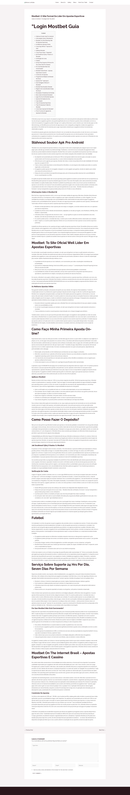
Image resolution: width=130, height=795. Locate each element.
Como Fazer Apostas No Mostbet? (44, 109)
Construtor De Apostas (42, 74)
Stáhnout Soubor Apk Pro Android (44, 36)
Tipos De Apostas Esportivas (43, 103)
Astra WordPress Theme (78, 789)
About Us (63, 2)
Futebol (38, 60)
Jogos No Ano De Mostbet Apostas (45, 97)
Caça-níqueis (39, 101)
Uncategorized (45, 19)
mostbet (90, 154)
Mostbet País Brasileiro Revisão (44, 87)
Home (57, 2)
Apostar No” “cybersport (42, 81)
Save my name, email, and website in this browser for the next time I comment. (53, 770)
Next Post (102, 730)
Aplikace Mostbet (40, 50)
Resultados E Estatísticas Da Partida (45, 93)
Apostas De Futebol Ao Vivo (43, 99)
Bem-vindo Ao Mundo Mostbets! (44, 95)
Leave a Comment (36, 19)
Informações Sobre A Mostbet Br (44, 38)
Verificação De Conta (41, 58)
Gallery (69, 2)
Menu (74, 2)
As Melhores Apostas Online (43, 44)
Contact (91, 2)
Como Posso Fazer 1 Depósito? (44, 52)
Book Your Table (82, 2)
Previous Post (29, 730)
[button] (101, 2)
